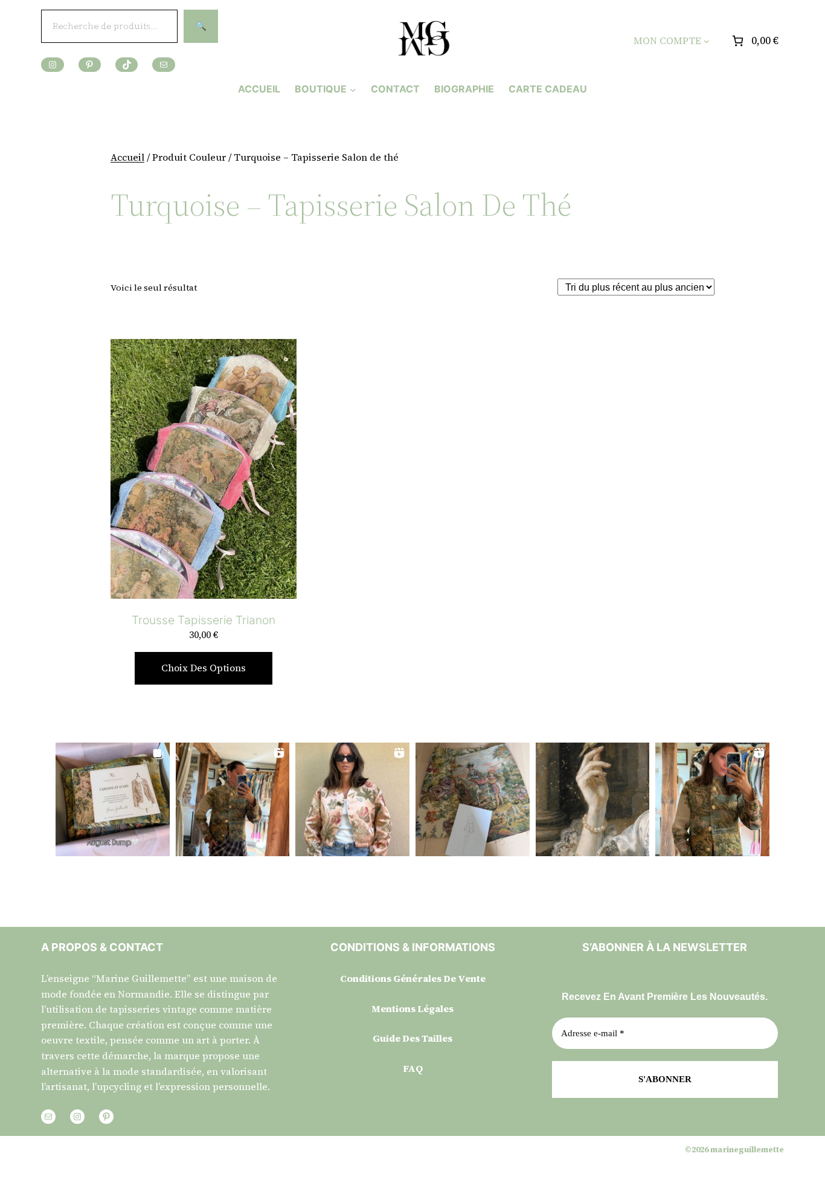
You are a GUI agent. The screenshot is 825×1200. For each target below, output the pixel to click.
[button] (113, 800)
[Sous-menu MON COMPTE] (707, 41)
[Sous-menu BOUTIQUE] (353, 89)
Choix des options (203, 667)
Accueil (127, 157)
